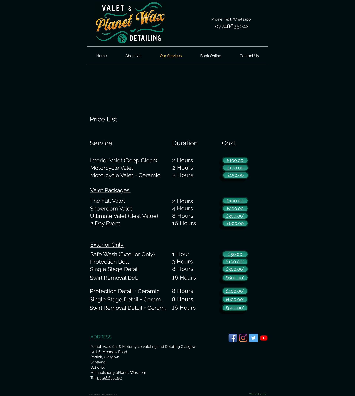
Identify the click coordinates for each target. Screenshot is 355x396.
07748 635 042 (109, 377)
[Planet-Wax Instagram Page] (243, 338)
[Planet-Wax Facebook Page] (233, 338)
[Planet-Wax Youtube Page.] (264, 338)
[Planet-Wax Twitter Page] (253, 338)
